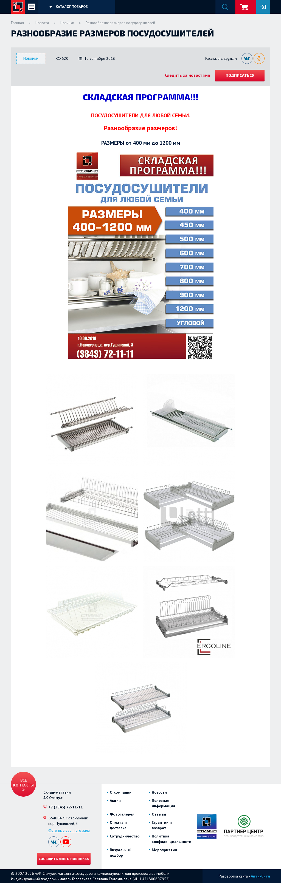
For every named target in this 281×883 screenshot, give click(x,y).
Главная (17, 23)
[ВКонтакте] (246, 58)
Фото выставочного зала (69, 830)
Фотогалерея (122, 814)
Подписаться (240, 75)
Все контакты (23, 783)
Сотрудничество (124, 836)
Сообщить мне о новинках (64, 859)
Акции (115, 800)
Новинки (67, 23)
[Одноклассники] (259, 58)
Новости (42, 23)
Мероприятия (164, 849)
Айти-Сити (260, 876)
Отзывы (159, 814)
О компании (120, 792)
